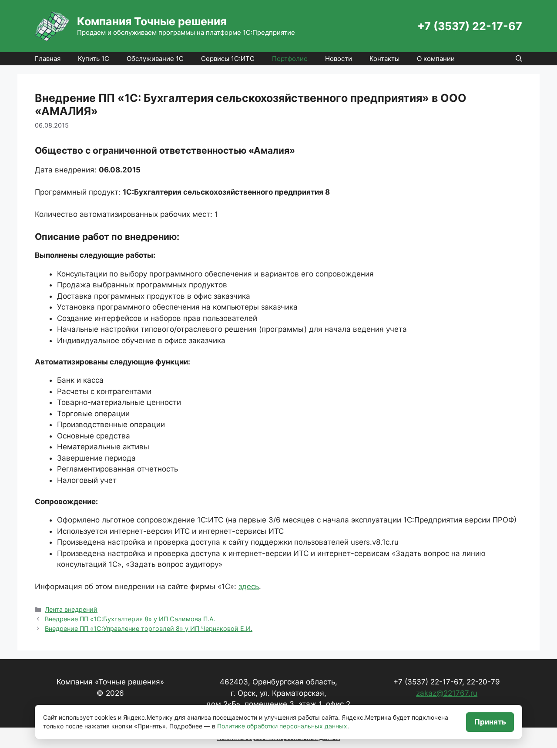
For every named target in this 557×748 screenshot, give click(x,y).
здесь (248, 586)
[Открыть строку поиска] (519, 58)
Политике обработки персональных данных (282, 726)
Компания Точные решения (151, 21)
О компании (436, 58)
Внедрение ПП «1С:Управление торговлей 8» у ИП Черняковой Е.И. (148, 628)
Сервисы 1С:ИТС (228, 58)
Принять (490, 722)
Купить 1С (93, 58)
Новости (338, 58)
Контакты (384, 58)
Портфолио (290, 58)
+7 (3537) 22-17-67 (469, 26)
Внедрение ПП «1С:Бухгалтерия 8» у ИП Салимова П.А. (130, 619)
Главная (47, 58)
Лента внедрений (71, 609)
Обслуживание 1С (155, 58)
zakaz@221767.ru (446, 693)
